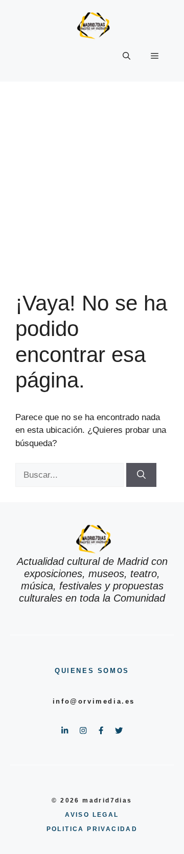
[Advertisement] (92, 178)
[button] (126, 56)
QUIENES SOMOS (92, 671)
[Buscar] (141, 475)
